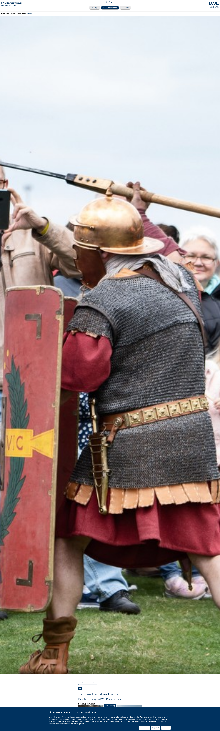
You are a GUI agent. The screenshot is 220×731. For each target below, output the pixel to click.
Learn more (145, 728)
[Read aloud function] (80, 688)
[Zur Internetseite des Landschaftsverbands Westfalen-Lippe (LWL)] (213, 5)
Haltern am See (11, 4)
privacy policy (79, 724)
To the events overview (88, 683)
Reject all (155, 728)
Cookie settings (110, 706)
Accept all (166, 728)
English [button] (110, 2)
